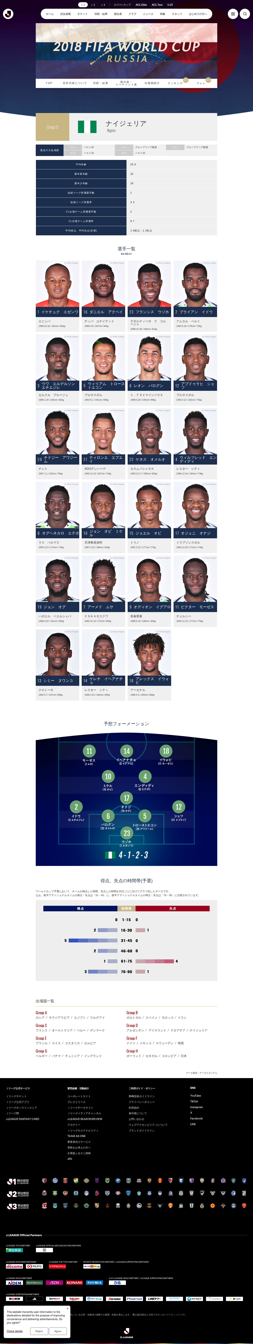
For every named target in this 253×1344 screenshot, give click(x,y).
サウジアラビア (59, 1017)
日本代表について (75, 83)
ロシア (40, 1017)
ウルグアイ (97, 1017)
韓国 (181, 1043)
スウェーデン (165, 1043)
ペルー (81, 1030)
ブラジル (42, 1043)
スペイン (151, 1017)
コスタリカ (72, 1043)
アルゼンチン (135, 1030)
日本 (184, 1056)
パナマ (56, 1056)
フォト (204, 82)
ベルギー (42, 1056)
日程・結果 (101, 83)
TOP (49, 83)
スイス (56, 1043)
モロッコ (168, 1017)
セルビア (90, 1043)
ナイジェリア (198, 1030)
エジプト (80, 1017)
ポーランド (133, 1056)
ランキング (178, 82)
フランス (42, 1030)
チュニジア (72, 1056)
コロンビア (169, 1056)
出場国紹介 (152, 83)
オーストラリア (62, 1030)
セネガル (151, 1056)
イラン (182, 1017)
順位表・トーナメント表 (126, 83)
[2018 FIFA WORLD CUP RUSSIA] (126, 51)
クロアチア (178, 1030)
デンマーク (97, 1030)
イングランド (93, 1056)
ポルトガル (133, 1017)
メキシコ (146, 1043)
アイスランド (157, 1030)
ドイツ (130, 1043)
